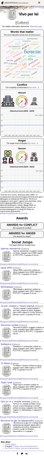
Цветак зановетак (10, 248)
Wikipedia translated (18, 213)
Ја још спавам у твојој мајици (17, 306)
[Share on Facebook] (17, 455)
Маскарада (7, 287)
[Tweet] (22, 455)
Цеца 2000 (6, 267)
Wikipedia (5, 213)
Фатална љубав (9, 325)
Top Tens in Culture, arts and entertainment (22, 448)
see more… (33, 87)
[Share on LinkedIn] (26, 455)
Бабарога (6, 344)
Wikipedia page (36, 26)
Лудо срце (6, 382)
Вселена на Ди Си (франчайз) (17, 420)
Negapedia (5, 264)
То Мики (5, 363)
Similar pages (10, 444)
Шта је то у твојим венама (15, 401)
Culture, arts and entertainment (25, 446)
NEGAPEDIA (16, 3)
